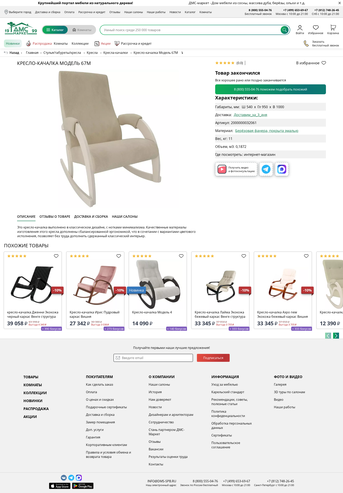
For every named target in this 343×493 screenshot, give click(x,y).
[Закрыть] (339, 3)
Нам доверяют (160, 399)
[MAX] (282, 169)
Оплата (69, 12)
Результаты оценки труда (168, 456)
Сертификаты (221, 435)
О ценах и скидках (100, 399)
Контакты (156, 464)
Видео (278, 399)
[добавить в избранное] (55, 256)
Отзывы (114, 12)
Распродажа (42, 43)
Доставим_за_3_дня (250, 114)
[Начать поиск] (285, 30)
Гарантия (93, 437)
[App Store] (59, 486)
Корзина (333, 33)
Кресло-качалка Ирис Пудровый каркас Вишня (94, 314)
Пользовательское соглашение (225, 445)
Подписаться (213, 358)
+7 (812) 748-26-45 (326, 10)
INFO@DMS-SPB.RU (161, 481)
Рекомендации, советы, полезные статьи (229, 401)
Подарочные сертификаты (106, 407)
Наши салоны (133, 12)
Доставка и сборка (47, 12)
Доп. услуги (95, 430)
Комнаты (205, 12)
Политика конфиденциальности (228, 413)
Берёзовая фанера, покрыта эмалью (266, 130)
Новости (175, 12)
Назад (14, 52)
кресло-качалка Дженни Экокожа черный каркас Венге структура (32, 314)
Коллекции (80, 43)
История (155, 392)
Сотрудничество (161, 422)
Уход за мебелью (224, 384)
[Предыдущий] (328, 336)
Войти (300, 33)
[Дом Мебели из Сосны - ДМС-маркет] (21, 28)
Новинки (13, 43)
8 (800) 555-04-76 (260, 10)
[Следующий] (336, 336)
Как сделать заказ (99, 384)
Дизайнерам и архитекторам (171, 414)
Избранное (315, 33)
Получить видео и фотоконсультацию (241, 169)
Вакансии (156, 449)
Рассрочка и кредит (91, 12)
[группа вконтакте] (64, 478)
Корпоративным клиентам (106, 445)
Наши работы (156, 12)
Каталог (190, 12)
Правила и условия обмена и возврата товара (108, 454)
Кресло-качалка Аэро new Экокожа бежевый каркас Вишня (282, 314)
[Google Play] (82, 486)
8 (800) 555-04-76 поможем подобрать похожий (270, 89)
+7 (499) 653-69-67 (295, 10)
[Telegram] (266, 169)
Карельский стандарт (227, 392)
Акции (106, 43)
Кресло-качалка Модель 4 (152, 312)
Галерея (280, 384)
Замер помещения (100, 422)
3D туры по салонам (289, 392)
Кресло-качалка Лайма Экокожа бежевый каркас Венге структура (220, 314)
